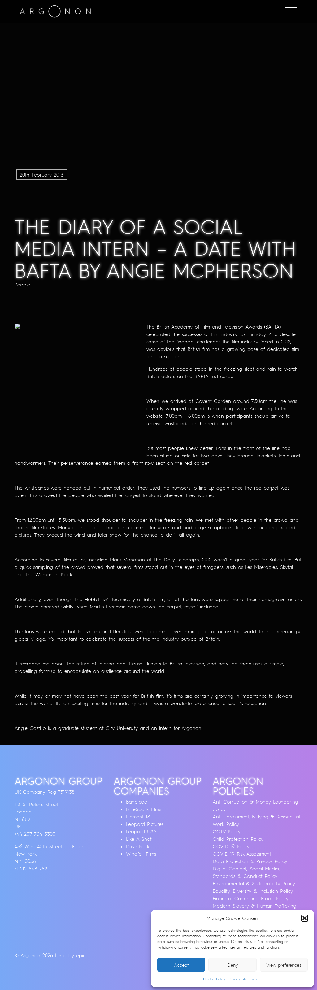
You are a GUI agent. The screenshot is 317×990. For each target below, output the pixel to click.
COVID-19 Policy (231, 846)
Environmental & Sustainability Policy (254, 883)
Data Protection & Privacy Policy (250, 861)
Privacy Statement (243, 979)
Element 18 (138, 816)
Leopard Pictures (144, 824)
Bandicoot (137, 802)
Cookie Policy (214, 979)
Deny (232, 965)
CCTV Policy (227, 831)
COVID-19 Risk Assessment (242, 854)
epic (80, 955)
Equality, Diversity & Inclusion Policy (253, 891)
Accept (181, 965)
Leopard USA (141, 831)
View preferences (283, 965)
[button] (305, 918)
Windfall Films (141, 854)
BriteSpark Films (143, 809)
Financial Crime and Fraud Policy (251, 898)
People (22, 284)
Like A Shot (139, 839)
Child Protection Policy (238, 839)
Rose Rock (137, 846)
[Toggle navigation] (290, 11)
